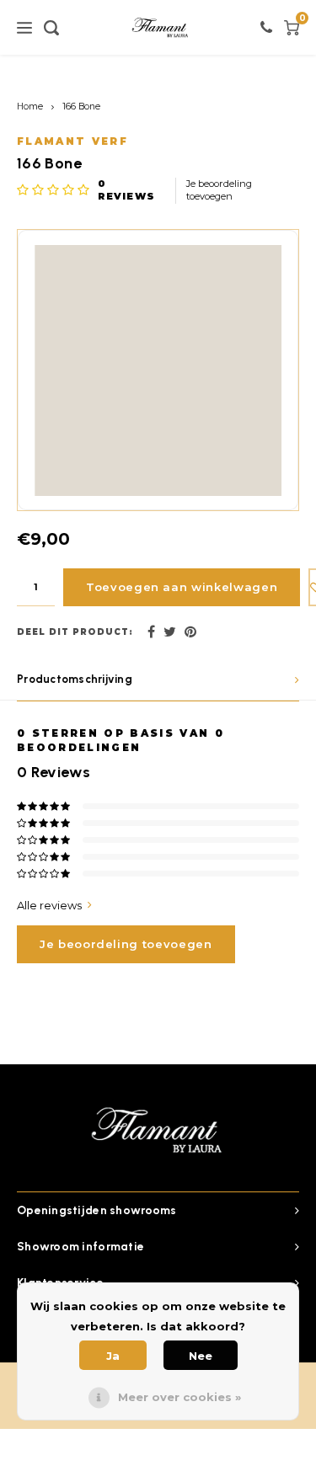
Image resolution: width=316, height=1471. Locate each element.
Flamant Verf (72, 141)
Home (30, 106)
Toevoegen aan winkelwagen (181, 587)
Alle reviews (49, 905)
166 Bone (81, 106)
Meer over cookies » (179, 1397)
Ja (113, 1355)
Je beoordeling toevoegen (219, 190)
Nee (200, 1355)
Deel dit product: (75, 632)
